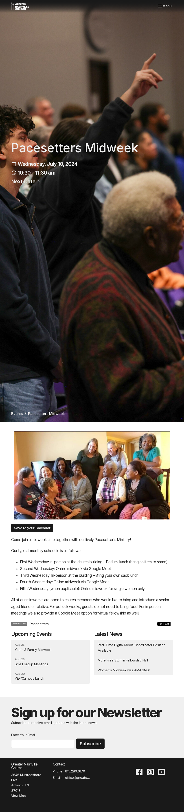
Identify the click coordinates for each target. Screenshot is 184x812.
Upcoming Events (31, 634)
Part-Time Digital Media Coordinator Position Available (131, 647)
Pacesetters (39, 624)
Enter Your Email (23, 735)
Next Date (24, 181)
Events (17, 413)
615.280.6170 (75, 771)
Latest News (108, 634)
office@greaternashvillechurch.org (77, 777)
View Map (18, 796)
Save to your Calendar (32, 528)
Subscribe (90, 743)
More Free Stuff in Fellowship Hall (123, 660)
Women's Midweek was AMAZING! (124, 670)
